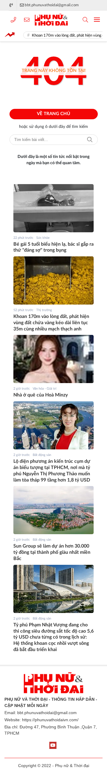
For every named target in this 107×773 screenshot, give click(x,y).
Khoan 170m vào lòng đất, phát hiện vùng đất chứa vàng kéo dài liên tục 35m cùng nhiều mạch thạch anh (51, 322)
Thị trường (44, 310)
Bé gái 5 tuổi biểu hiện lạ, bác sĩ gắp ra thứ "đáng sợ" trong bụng (53, 247)
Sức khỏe (43, 237)
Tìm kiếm (89, 139)
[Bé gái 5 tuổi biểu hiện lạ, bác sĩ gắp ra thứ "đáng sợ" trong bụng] (53, 208)
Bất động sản (42, 455)
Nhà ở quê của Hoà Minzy (40, 395)
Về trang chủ (53, 114)
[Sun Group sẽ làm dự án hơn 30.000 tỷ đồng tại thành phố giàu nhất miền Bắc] (53, 510)
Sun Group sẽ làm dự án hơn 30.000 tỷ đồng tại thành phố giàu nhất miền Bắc (51, 552)
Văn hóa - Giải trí (44, 388)
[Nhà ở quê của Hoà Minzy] (53, 359)
